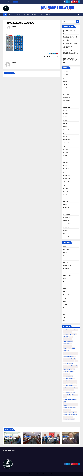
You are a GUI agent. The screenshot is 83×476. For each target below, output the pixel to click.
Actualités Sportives (67, 334)
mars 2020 (65, 230)
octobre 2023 (66, 181)
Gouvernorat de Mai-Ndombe (69, 356)
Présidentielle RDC (67, 394)
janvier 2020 (66, 233)
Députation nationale (68, 345)
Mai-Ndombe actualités (68, 376)
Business (65, 246)
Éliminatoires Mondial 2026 (69, 419)
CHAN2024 (66, 336)
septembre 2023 (67, 185)
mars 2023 (65, 204)
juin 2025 (65, 116)
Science (65, 304)
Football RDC (66, 350)
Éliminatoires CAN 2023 (68, 416)
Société (19, 14)
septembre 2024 (67, 146)
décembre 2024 (66, 136)
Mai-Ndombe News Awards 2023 (70, 383)
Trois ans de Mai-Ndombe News (70, 399)
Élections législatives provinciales (70, 414)
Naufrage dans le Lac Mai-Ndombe (71, 387)
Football (73, 348)
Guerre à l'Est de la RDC (69, 361)
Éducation (65, 262)
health (76, 361)
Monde (64, 278)
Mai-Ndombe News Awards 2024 (70, 385)
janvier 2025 (66, 133)
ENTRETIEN (66, 268)
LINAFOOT (66, 371)
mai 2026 (65, 81)
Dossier (65, 255)
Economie (26, 14)
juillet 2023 (65, 191)
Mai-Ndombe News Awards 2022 (70, 380)
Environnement (66, 272)
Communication (66, 249)
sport (77, 394)
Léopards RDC (67, 373)
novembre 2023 (66, 178)
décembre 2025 (66, 97)
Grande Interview (67, 275)
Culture (34, 14)
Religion (65, 298)
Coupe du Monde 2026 (68, 341)
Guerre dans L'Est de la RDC (70, 358)
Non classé (65, 285)
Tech (64, 317)
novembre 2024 (66, 139)
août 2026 (65, 71)
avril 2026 (65, 84)
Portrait (65, 291)
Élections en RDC (67, 409)
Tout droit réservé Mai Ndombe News (35, 473)
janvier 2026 (66, 94)
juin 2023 (65, 194)
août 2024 (65, 149)
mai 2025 (65, 120)
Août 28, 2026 (9, 442)
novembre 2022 (66, 217)
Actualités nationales (68, 332)
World (64, 320)
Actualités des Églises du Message (70, 329)
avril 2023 (65, 201)
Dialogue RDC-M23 (67, 343)
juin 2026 (65, 78)
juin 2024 (65, 155)
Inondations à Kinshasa (68, 363)
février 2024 (66, 168)
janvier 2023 (66, 210)
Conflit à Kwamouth (67, 338)
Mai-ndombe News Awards (69, 378)
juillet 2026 (65, 74)
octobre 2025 (66, 103)
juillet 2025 (65, 113)
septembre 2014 (67, 236)
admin (14, 26)
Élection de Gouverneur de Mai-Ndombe (70, 405)
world (65, 401)
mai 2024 (65, 159)
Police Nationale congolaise (69, 392)
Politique (11, 14)
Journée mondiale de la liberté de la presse (71, 366)
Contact (48, 14)
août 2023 (65, 188)
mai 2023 (65, 197)
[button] (76, 14)
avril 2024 (65, 162)
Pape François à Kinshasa (69, 390)
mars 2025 (65, 126)
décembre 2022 (66, 214)
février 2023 (66, 207)
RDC (73, 394)
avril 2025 (65, 123)
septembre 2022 (67, 223)
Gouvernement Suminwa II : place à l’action (45, 56)
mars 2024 (65, 165)
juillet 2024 (65, 152)
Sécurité (65, 307)
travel (65, 397)
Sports (41, 14)
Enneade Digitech (51, 473)
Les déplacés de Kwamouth (69, 369)
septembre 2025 (67, 107)
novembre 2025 (66, 100)
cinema (71, 336)
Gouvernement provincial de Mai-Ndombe (70, 353)
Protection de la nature (68, 294)
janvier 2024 (66, 172)
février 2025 (66, 129)
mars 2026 (65, 87)
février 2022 (66, 227)
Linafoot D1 (72, 371)
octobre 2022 (66, 220)
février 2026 (66, 91)
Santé (64, 301)
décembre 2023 (66, 175)
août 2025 (65, 110)
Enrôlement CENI (67, 348)
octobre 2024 (66, 142)
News (64, 281)
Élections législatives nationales (70, 412)
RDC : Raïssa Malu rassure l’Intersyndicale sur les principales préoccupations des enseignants (70, 32)
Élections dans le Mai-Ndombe (70, 407)
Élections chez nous (67, 265)
